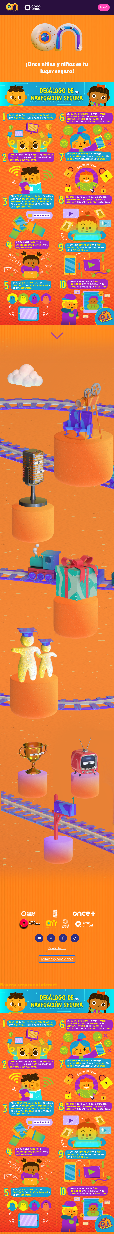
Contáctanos (57, 948)
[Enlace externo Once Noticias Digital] (30, 924)
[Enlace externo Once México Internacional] (65, 924)
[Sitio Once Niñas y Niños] (51, 924)
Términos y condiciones (57, 959)
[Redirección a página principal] (12, 7)
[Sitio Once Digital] (84, 924)
